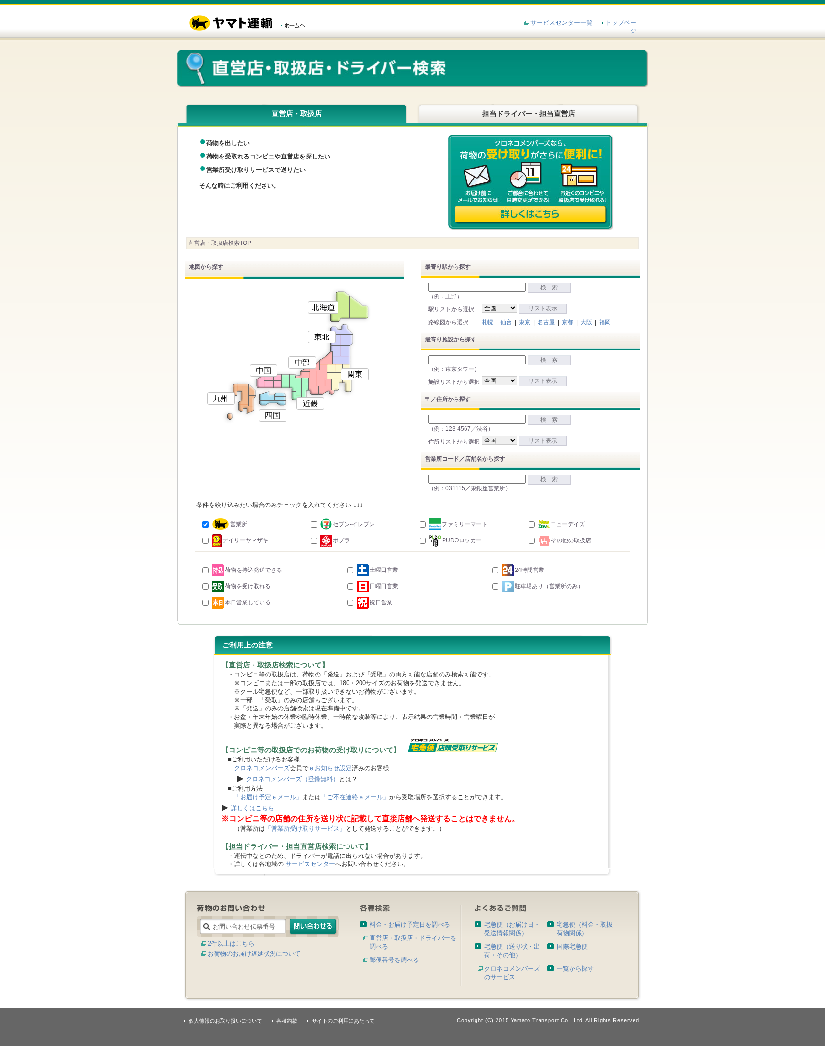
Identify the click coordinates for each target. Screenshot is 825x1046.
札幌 (487, 322)
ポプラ (341, 540)
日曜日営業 (384, 586)
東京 (524, 322)
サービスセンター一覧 (561, 22)
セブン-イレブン (354, 524)
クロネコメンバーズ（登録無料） (292, 778)
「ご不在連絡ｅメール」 (355, 797)
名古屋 (546, 322)
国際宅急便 (572, 946)
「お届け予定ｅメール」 (268, 797)
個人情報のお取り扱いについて (225, 1021)
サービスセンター (310, 863)
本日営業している (248, 602)
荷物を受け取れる (248, 586)
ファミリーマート (464, 524)
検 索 (549, 287)
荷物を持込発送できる (253, 570)
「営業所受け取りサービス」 (305, 828)
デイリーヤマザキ (245, 540)
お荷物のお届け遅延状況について (254, 953)
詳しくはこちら (252, 808)
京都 (567, 322)
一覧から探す (575, 968)
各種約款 (286, 1021)
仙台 (506, 322)
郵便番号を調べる (394, 959)
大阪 (586, 322)
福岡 (605, 322)
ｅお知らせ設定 (330, 767)
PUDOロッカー (462, 540)
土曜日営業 (384, 570)
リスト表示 (543, 308)
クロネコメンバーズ (262, 767)
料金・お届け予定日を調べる (410, 924)
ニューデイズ (567, 524)
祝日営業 (381, 602)
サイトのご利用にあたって (343, 1021)
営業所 (238, 524)
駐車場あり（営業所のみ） (549, 586)
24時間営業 (529, 570)
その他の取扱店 (571, 540)
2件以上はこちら (231, 943)
